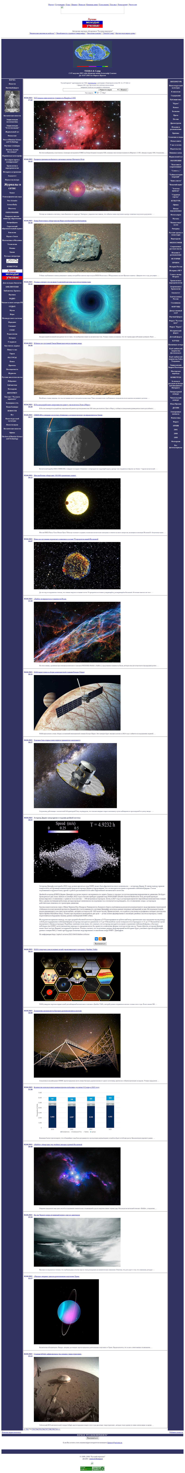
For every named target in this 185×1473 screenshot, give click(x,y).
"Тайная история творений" (176, 176)
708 (49, 1429)
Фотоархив (12, 389)
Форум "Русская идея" (175, 322)
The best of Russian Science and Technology (12, 437)
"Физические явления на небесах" (42, 33)
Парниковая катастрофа (12, 156)
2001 (176, 430)
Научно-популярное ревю (125, 33)
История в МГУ (175, 271)
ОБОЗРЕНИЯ (175, 161)
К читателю (175, 92)
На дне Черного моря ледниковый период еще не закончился (57, 1215)
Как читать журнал (12, 346)
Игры (12, 314)
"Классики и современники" (176, 166)
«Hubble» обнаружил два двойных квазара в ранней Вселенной (58, 1144)
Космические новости (12, 116)
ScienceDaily (12, 205)
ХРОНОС (176, 263)
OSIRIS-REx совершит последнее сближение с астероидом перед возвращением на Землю (68, 415)
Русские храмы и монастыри (176, 234)
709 (53, 1429)
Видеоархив (176, 239)
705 (40, 1429)
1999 (176, 437)
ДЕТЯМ (176, 408)
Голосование (104, 5)
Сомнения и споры (175, 137)
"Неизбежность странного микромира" (70, 33)
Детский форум (176, 337)
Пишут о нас (12, 350)
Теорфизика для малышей (146, 33)
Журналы (12, 373)
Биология (12, 232)
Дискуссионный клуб (175, 312)
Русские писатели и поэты (12, 377)
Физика (12, 248)
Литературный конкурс (176, 393)
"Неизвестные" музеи (176, 224)
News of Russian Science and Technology (12, 141)
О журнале (12, 342)
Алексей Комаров (96, 1459)
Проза (175, 115)
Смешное (12, 326)
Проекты (12, 365)
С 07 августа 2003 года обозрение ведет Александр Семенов (92, 73)
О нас (68, 5)
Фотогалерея (176, 215)
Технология (12, 244)
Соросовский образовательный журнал (12, 227)
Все (12, 415)
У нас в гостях (175, 145)
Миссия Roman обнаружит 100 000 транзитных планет (55, 475)
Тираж (12, 354)
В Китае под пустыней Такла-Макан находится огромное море (58, 343)
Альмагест (12, 176)
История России (175, 267)
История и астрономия (12, 172)
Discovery (12, 208)
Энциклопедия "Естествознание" (12, 127)
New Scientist (12, 201)
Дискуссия (133, 5)
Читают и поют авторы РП (12, 302)
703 (33, 1429)
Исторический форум (175, 332)
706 (43, 1429)
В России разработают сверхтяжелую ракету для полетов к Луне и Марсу (62, 405)
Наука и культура (12, 180)
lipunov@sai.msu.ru (114, 1443)
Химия (12, 252)
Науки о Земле (12, 236)
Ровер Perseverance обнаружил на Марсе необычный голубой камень (60, 221)
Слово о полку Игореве (175, 275)
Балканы (175, 111)
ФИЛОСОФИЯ (176, 243)
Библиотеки (12, 385)
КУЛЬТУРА (175, 201)
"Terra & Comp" (108, 33)
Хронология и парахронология (12, 167)
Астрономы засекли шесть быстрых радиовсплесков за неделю (58, 1011)
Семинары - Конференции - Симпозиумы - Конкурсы (92, 35)
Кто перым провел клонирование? (12, 161)
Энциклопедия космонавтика (12, 121)
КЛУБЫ (175, 341)
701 (27, 1429)
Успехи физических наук (12, 197)
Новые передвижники (175, 210)
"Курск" (175, 103)
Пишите (74, 5)
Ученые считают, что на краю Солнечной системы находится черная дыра (62, 282)
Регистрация (122, 5)
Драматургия (175, 123)
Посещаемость (12, 369)
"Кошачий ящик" (176, 185)
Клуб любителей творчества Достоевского (175, 351)
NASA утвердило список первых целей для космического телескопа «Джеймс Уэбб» (66, 949)
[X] (104, 938)
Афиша (12, 433)
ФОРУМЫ (175, 307)
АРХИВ (176, 426)
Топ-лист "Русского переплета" (12, 398)
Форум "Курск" (175, 327)
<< (24, 1429)
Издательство (175, 149)
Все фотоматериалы (175, 446)
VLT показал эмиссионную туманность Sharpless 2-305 (55, 98)
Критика (175, 133)
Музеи (12, 310)
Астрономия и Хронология (175, 288)
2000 (176, 434)
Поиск (12, 361)
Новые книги (176, 141)
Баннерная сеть (12, 403)
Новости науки (12, 425)
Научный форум (12, 88)
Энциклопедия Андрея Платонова (175, 366)
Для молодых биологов (12, 283)
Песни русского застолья (12, 318)
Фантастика (176, 418)
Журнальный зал (12, 132)
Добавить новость (176, 1432)
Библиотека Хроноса (12, 291)
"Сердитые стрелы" (175, 196)
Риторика (176, 229)
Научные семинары (12, 146)
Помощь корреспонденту (11, 1432)
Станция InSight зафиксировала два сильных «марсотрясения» (58, 1354)
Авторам (12, 338)
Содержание (60, 5)
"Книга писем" (176, 181)
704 (36, 1429)
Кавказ (176, 107)
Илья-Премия (175, 404)
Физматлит (12, 136)
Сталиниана (176, 303)
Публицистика (175, 100)
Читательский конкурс (175, 399)
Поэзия (176, 119)
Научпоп (12, 295)
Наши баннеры (12, 407)
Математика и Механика (12, 240)
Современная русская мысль (176, 248)
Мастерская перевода (176, 372)
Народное (12, 322)
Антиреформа (12, 222)
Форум (175, 422)
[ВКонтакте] (96, 938)
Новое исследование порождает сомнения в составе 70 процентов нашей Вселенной (66, 539)
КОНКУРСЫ (176, 377)
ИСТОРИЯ (175, 259)
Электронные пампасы (175, 413)
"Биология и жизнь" (94, 33)
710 (56, 1429)
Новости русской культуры (12, 420)
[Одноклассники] (100, 938)
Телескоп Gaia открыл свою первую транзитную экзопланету (57, 740)
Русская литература (12, 256)
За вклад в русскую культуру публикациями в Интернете (175, 384)
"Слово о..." (176, 171)
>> (59, 1429)
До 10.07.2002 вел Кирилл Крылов (92, 75)
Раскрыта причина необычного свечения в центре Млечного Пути (59, 159)
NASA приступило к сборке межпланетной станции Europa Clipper (59, 672)
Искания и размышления (175, 128)
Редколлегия (12, 334)
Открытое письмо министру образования (12, 217)
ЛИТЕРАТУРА (176, 82)
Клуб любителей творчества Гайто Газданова (176, 359)
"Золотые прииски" (176, 190)
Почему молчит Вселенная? (12, 151)
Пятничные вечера (175, 345)
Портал (51, 5)
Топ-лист (113, 5)
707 (46, 1429)
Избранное (12, 381)
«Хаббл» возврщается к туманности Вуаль (50, 599)
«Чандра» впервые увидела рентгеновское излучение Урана (56, 1276)
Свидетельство (92, 83)
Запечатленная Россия (176, 298)
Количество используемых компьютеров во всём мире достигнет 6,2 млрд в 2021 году (66, 1087)
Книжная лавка (92, 5)
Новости (82, 5)
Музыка (176, 219)
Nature (12, 193)
